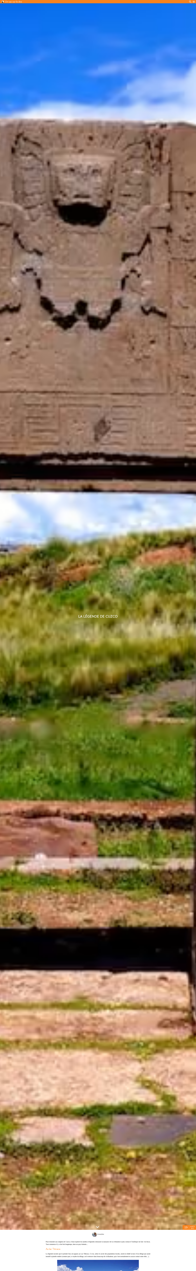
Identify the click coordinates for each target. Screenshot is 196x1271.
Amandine (100, 1234)
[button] (194, 2)
